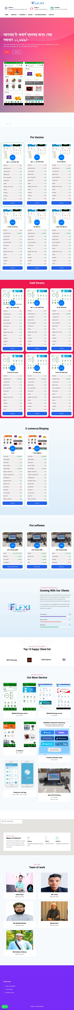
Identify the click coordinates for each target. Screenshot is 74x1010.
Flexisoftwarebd (39, 1006)
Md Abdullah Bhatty (19, 923)
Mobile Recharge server (20, 713)
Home (6, 14)
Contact (51, 14)
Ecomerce (22, 14)
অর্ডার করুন (12, 203)
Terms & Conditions (10, 986)
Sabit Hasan (20, 894)
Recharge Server (40, 14)
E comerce (19, 751)
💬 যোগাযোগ (4, 1006)
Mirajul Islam (54, 923)
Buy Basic (61, 566)
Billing (30, 14)
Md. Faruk (54, 894)
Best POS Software (54, 795)
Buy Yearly (37, 566)
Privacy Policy (9, 989)
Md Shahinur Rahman (20, 952)
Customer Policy (9, 992)
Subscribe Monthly (12, 566)
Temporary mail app (19, 792)
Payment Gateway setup (54, 757)
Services (13, 14)
